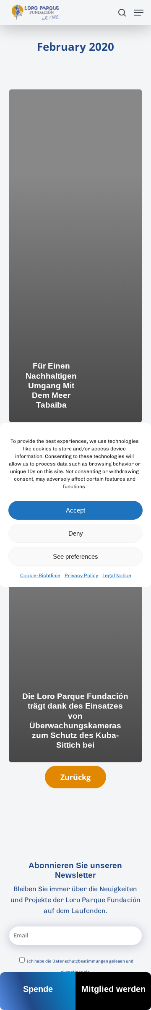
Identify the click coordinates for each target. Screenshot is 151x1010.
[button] (138, 12)
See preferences (75, 556)
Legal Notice (116, 575)
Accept (75, 510)
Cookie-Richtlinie (40, 575)
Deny (75, 533)
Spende (38, 989)
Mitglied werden (113, 989)
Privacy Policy (81, 575)
